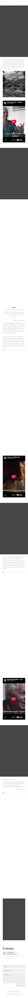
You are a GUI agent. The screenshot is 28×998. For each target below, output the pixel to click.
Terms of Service (16, 995)
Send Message (21, 985)
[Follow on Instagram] (4, 961)
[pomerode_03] (14, 97)
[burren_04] (14, 793)
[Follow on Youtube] (6, 961)
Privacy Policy (9, 995)
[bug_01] (14, 572)
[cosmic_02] (14, 350)
